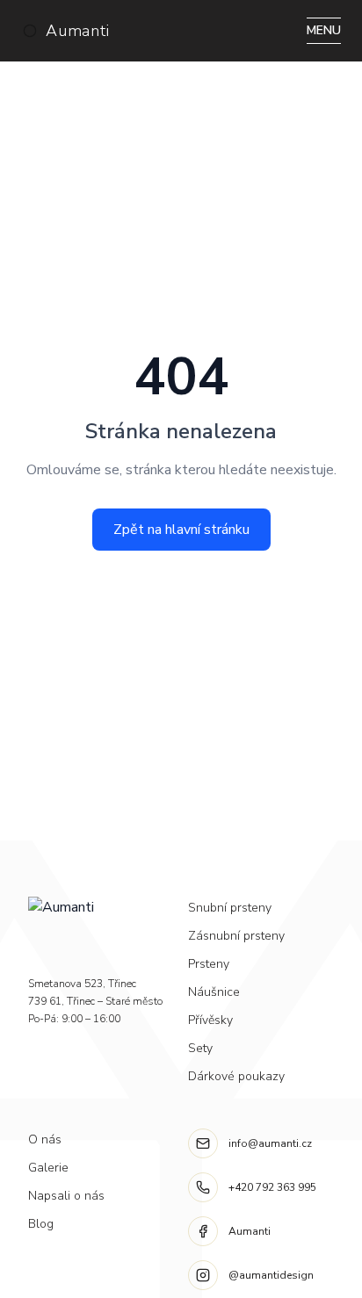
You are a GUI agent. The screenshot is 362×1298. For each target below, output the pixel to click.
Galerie (48, 1167)
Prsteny (208, 963)
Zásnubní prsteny (236, 935)
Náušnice (214, 992)
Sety (200, 1048)
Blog (41, 1223)
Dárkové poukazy (236, 1076)
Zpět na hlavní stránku (181, 529)
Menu (324, 30)
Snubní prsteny (230, 907)
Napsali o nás (66, 1195)
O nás (45, 1139)
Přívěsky (210, 1020)
